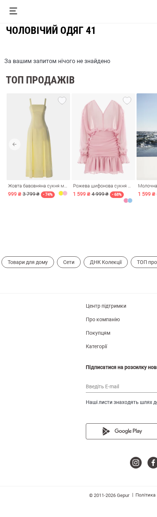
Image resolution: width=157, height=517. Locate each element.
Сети (68, 262)
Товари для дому (28, 262)
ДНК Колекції (106, 262)
